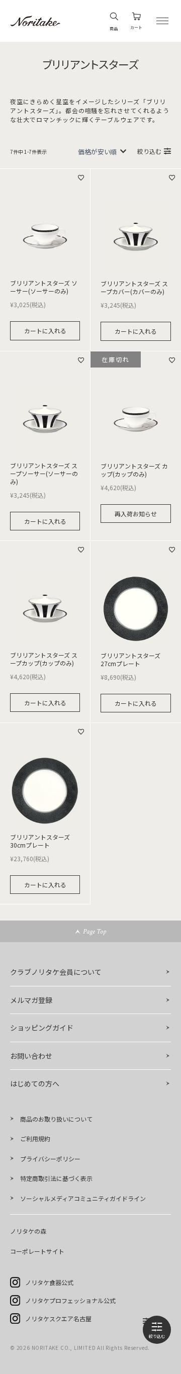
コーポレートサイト (37, 1251)
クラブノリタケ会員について (56, 972)
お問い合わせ (31, 1056)
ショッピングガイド (41, 1028)
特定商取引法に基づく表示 (56, 1178)
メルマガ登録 (31, 1000)
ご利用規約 (35, 1138)
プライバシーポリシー (50, 1158)
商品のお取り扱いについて (56, 1119)
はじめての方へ (34, 1083)
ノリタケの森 (28, 1231)
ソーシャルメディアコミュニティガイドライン (83, 1198)
